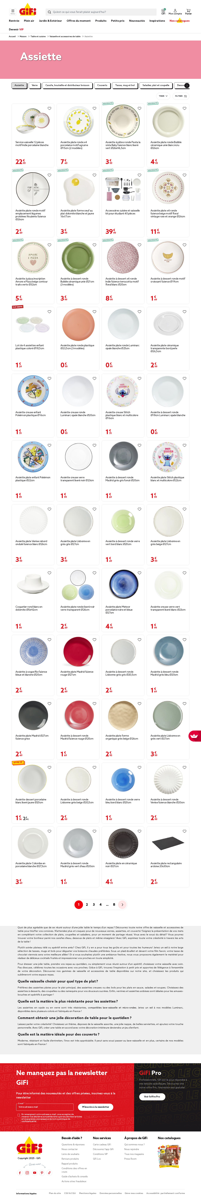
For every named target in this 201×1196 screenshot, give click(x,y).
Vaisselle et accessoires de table (64, 37)
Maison (22, 37)
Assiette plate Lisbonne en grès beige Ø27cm (165, 543)
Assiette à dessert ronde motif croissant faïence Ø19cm (168, 280)
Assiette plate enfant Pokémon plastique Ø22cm (32, 479)
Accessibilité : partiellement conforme (165, 1193)
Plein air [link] (29, 21)
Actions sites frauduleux (74, 1181)
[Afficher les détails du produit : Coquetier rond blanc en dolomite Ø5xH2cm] (33, 585)
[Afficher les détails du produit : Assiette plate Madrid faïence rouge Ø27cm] (78, 651)
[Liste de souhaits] (49, 108)
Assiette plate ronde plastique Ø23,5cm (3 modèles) (77, 347)
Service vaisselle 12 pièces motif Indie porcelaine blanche (31, 144)
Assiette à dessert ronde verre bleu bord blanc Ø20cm (123, 801)
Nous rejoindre (131, 1149)
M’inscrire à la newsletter (95, 1107)
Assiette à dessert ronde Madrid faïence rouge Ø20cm (76, 737)
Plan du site (55, 1193)
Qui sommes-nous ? (134, 1144)
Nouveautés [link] (137, 21)
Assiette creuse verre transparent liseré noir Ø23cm (77, 479)
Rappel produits (70, 1164)
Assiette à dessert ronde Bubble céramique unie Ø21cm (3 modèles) (77, 281)
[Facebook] (20, 1172)
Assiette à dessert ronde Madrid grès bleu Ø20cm (164, 673)
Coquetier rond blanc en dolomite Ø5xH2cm (28, 608)
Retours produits (70, 1159)
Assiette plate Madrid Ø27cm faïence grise (31, 737)
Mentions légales (88, 1193)
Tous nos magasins (134, 1154)
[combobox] (101, 12)
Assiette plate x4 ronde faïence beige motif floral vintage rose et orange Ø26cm (168, 213)
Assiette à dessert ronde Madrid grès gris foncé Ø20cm (122, 479)
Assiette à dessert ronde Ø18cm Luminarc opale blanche (168, 414)
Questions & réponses (73, 1144)
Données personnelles (111, 1193)
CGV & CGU (70, 1193)
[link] (101, 25)
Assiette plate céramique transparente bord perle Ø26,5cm (165, 348)
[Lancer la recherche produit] (49, 12)
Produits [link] (100, 21)
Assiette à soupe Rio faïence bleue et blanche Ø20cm (31, 673)
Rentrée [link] (14, 21)
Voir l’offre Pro (152, 1096)
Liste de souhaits (70, 1154)
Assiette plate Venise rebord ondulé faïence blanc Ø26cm (31, 543)
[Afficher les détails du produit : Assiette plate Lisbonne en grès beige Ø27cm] (168, 521)
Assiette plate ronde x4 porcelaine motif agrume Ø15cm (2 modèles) (74, 145)
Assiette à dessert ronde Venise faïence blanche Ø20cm (168, 801)
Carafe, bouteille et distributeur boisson (67, 85)
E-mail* (21, 1104)
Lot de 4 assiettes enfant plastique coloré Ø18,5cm (29, 347)
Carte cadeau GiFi (102, 1144)
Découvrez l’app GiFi (103, 1149)
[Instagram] (27, 1172)
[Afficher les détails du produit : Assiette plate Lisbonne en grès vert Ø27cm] (168, 715)
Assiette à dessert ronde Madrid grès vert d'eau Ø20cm (77, 865)
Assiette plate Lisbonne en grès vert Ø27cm (165, 737)
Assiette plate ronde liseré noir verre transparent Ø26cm (77, 608)
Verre (35, 85)
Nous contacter (70, 1149)
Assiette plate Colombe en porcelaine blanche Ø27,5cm (30, 865)
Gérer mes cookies (134, 1193)
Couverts (102, 85)
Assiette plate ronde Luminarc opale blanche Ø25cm (122, 347)
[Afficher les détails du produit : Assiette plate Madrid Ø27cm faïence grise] (33, 715)
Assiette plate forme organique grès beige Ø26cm (122, 737)
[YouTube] (35, 1172)
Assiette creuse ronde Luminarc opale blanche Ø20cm (77, 414)
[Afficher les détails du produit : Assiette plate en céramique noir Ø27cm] (123, 843)
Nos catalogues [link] (180, 21)
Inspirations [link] (157, 21)
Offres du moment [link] (79, 21)
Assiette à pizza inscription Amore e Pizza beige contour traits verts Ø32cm (31, 281)
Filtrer (178, 96)
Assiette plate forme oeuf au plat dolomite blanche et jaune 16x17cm (77, 213)
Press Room (130, 1159)
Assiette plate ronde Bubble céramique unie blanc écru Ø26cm (166, 145)
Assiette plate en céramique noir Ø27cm (121, 865)
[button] (163, 12)
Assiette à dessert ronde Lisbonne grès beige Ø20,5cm (76, 801)
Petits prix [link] (117, 21)
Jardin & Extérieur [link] (50, 21)
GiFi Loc (97, 1159)
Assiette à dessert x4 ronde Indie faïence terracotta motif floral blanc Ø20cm (122, 281)
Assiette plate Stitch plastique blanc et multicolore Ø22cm (167, 479)
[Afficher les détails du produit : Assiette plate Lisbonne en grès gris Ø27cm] (78, 521)
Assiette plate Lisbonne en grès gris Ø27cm (75, 543)
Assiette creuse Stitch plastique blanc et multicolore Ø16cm (122, 415)
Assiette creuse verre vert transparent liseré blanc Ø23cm (168, 608)
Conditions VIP (100, 1154)
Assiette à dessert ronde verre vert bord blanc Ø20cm (123, 543)
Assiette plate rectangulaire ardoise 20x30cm (166, 865)
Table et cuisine (38, 37)
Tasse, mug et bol (125, 85)
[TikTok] (49, 1172)
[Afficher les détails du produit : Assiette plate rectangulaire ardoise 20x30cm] (168, 843)
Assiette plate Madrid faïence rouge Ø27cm (76, 673)
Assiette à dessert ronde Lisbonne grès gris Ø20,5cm (121, 673)
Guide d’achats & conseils (75, 1176)
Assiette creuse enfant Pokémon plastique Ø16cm (30, 414)
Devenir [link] (16, 29)
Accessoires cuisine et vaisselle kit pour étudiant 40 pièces (123, 212)
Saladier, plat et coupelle (156, 85)
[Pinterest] (42, 1172)
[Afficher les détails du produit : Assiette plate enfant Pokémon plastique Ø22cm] (33, 457)
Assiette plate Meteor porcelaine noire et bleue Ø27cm (119, 609)
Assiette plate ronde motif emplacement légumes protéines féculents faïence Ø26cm (30, 215)
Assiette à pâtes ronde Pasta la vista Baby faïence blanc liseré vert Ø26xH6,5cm (123, 145)
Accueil (12, 37)
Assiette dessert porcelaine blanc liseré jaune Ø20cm (30, 801)
